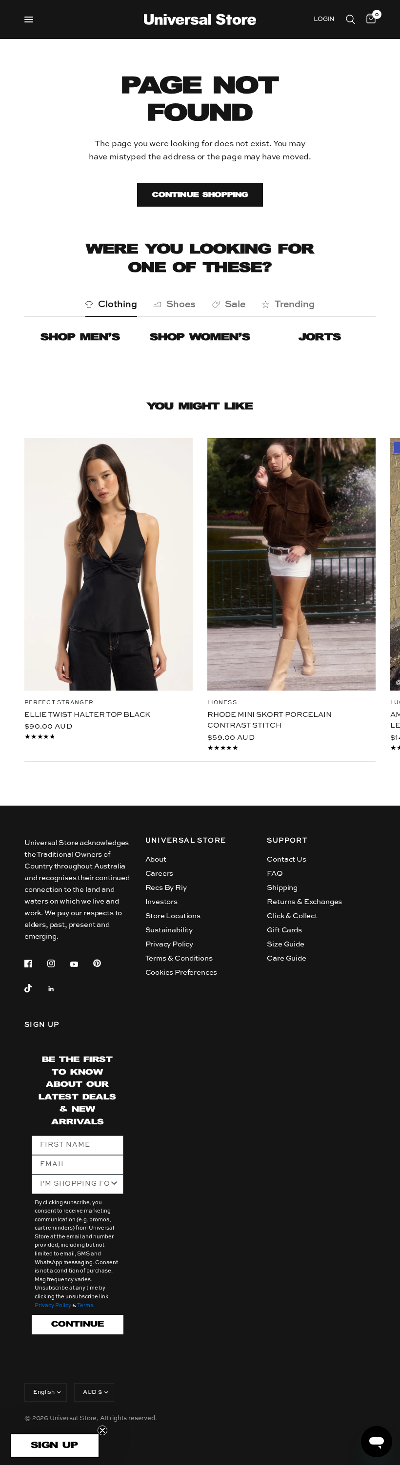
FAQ (275, 873)
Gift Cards (284, 930)
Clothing (117, 304)
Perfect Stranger (59, 702)
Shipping (282, 887)
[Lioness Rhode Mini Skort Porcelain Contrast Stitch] (291, 564)
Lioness (222, 702)
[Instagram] (58, 963)
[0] (369, 19)
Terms (85, 1306)
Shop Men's (80, 337)
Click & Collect (292, 916)
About (155, 859)
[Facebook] (35, 963)
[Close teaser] (102, 1430)
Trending (295, 304)
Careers (159, 873)
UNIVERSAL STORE (185, 840)
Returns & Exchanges (304, 902)
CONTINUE (77, 1324)
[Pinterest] (104, 963)
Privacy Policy (169, 944)
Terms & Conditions (179, 958)
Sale (235, 304)
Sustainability (169, 930)
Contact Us (286, 859)
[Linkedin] (58, 989)
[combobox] (74, 1184)
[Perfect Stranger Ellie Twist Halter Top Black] (108, 564)
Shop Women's (200, 337)
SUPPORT (287, 840)
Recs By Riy (166, 887)
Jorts (320, 337)
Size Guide (285, 944)
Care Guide (286, 958)
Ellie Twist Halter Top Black (87, 714)
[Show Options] (114, 1184)
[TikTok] (35, 988)
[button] (55, 1445)
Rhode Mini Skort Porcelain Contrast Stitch (269, 720)
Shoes (181, 304)
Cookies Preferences (181, 972)
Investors (161, 902)
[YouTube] (81, 964)
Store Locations (172, 916)
